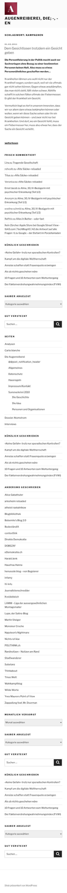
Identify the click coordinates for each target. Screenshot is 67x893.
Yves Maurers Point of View (20, 696)
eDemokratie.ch (13, 552)
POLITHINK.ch (12, 645)
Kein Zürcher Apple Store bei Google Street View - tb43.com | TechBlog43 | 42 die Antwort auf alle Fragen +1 (32, 229)
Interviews (10, 424)
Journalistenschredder (17, 590)
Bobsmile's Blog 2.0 (15, 520)
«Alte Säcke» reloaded (29, 169)
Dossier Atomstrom (15, 417)
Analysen (10, 344)
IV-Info (8, 584)
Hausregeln (14, 380)
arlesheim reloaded (15, 501)
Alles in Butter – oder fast (30, 218)
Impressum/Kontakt (19, 386)
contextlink (11, 533)
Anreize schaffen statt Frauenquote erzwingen (30, 265)
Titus (7, 175)
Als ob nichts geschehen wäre (21, 271)
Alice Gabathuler (14, 494)
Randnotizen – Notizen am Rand (22, 651)
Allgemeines (15, 368)
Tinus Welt (11, 677)
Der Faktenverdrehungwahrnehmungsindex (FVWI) (33, 284)
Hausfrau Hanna (13, 565)
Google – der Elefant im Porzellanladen (40, 233)
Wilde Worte (12, 690)
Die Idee (16, 403)
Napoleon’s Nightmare (17, 632)
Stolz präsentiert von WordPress (21, 885)
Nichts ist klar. (12, 639)
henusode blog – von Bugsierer (22, 571)
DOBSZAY (10, 545)
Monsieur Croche (14, 626)
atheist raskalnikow (15, 507)
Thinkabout (11, 670)
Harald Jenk (11, 558)
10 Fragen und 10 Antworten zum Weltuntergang (31, 278)
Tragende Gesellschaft (25, 162)
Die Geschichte (20, 397)
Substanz (10, 664)
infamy (8, 577)
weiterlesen (11, 143)
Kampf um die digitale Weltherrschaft (25, 259)
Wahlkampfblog (13, 683)
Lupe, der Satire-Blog (16, 613)
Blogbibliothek (13, 514)
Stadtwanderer (13, 658)
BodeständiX (12, 526)
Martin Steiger (13, 619)
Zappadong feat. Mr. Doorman (21, 702)
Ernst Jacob (11, 188)
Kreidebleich (12, 596)
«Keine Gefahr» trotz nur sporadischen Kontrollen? (32, 252)
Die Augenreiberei (15, 356)
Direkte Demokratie (15, 539)
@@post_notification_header (24, 361)
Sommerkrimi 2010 (19, 392)
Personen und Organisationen (28, 409)
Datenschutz (15, 374)
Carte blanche (12, 350)
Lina (7, 162)
